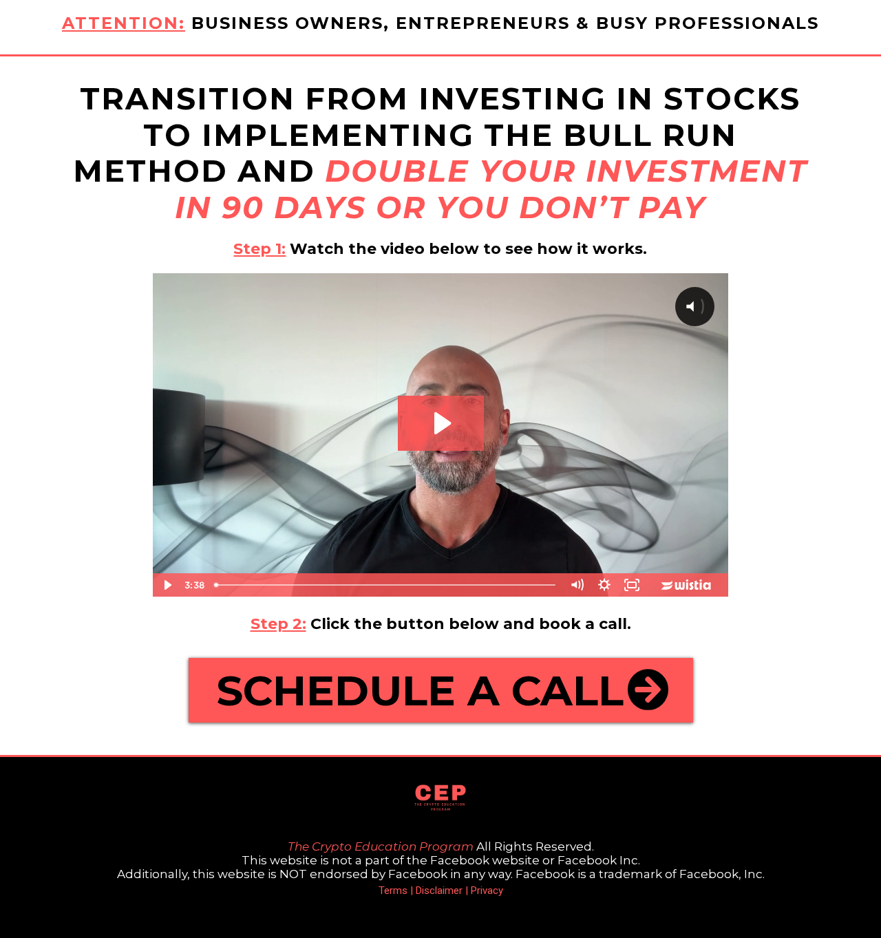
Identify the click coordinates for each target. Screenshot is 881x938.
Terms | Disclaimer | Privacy (441, 890)
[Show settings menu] (604, 585)
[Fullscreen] (632, 585)
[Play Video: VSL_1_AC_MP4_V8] (441, 423)
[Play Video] (166, 585)
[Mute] (577, 585)
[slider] (386, 585)
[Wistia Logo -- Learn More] (687, 585)
